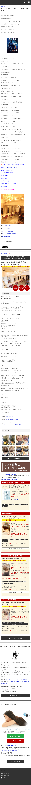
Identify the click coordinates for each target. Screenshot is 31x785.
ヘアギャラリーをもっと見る (16, 458)
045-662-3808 (9, 416)
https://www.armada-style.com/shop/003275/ (16, 679)
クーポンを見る (6, 228)
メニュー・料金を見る (7, 231)
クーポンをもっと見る (16, 638)
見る (5, 244)
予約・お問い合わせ (5, 775)
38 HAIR (2, 2)
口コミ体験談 (5, 253)
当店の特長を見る (6, 225)
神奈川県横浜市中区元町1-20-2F (10, 474)
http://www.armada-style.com (8, 192)
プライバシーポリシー (5, 773)
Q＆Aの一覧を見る (6, 236)
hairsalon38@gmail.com (12, 419)
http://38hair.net (10, 170)
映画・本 (3, 6)
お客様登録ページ (16, 695)
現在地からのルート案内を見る (9, 479)
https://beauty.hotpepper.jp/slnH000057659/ (11, 424)
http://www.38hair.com (12, 167)
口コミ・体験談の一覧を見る (9, 233)
